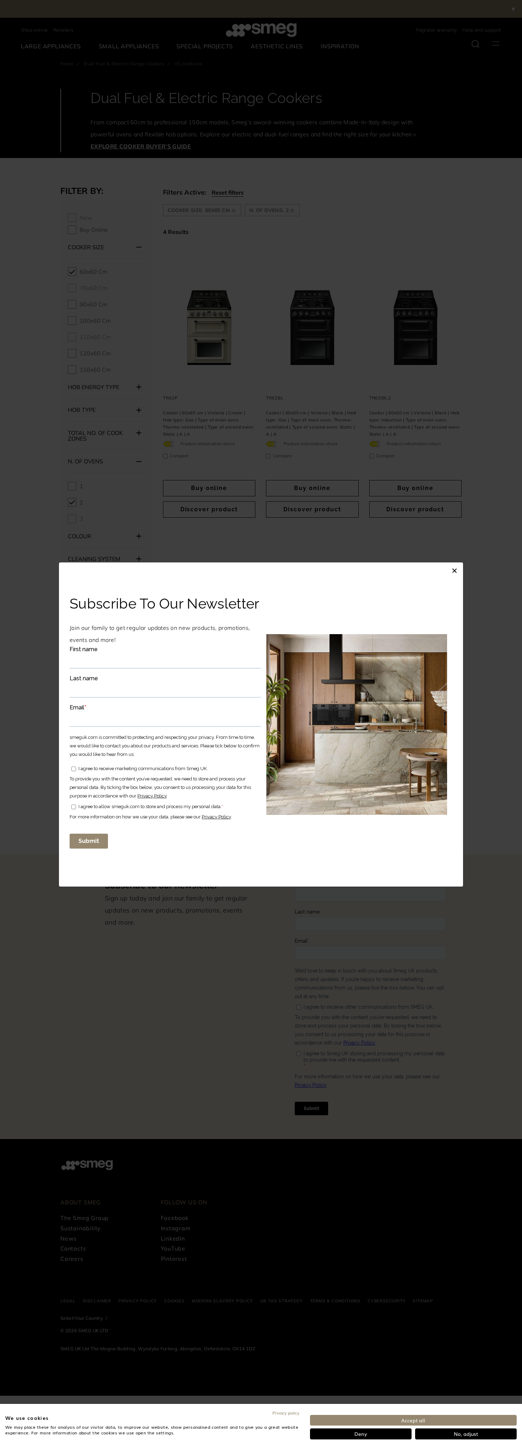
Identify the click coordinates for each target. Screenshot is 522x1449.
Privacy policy (285, 1413)
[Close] (454, 569)
